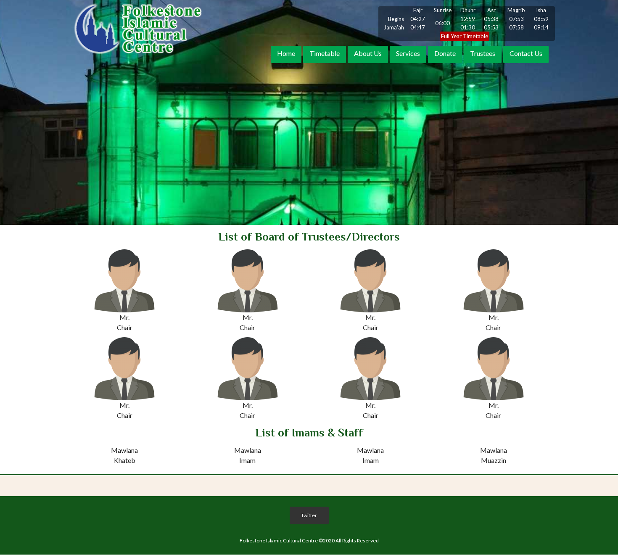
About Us (368, 53)
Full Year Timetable (464, 36)
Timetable (324, 53)
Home (286, 53)
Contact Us (526, 53)
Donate (445, 53)
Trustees (482, 53)
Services (408, 53)
